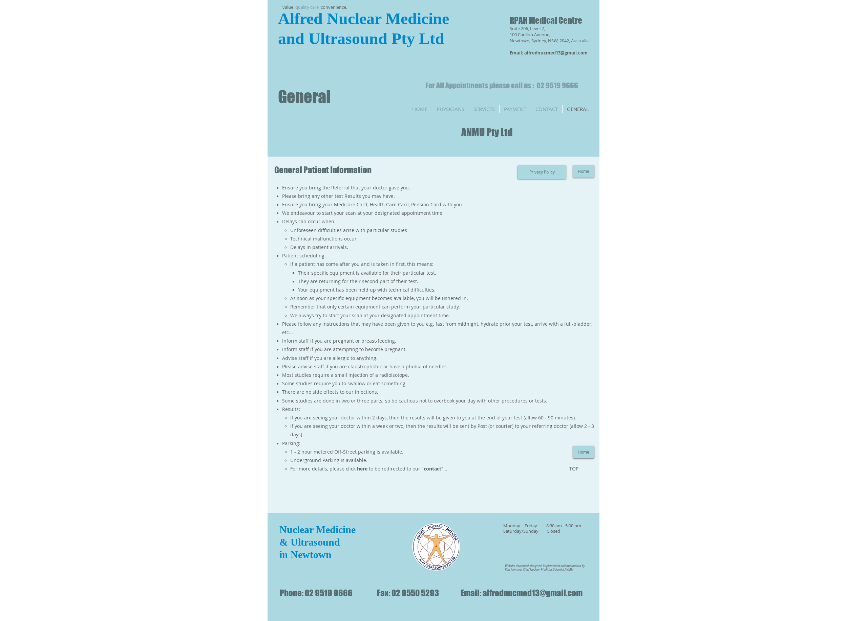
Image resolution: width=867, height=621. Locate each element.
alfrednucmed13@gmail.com (556, 53)
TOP (573, 468)
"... (435, 468)
